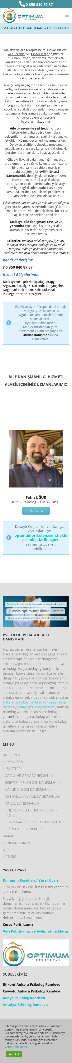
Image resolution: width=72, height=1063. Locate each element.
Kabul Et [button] (13, 1054)
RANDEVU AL (36, 511)
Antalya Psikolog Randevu (25, 1004)
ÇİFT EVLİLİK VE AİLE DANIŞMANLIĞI (33, 796)
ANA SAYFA (11, 754)
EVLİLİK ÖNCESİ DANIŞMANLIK (28, 789)
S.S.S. (7, 849)
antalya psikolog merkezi (36, 707)
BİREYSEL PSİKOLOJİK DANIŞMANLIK (33, 782)
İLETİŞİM (9, 856)
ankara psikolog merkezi (22, 702)
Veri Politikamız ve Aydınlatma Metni (35, 931)
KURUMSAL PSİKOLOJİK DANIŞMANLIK (35, 822)
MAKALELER (12, 836)
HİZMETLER (12, 768)
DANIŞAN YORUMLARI (20, 842)
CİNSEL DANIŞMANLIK (22, 803)
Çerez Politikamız (16, 1046)
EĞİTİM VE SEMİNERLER (23, 829)
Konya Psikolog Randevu (24, 998)
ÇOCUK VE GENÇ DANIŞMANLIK (29, 775)
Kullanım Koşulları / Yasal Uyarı (30, 880)
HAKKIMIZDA (13, 761)
